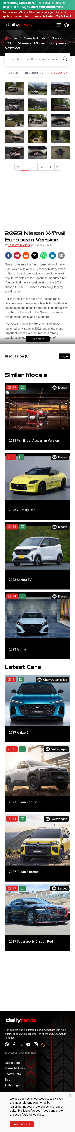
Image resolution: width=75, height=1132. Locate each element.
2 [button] (33, 166)
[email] (61, 255)
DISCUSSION (59, 72)
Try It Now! (63, 16)
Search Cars (13, 1074)
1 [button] (25, 166)
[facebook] (8, 255)
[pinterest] (17, 255)
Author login (12, 1085)
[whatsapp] (43, 255)
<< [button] (17, 166)
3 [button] (42, 166)
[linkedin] (52, 255)
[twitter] (34, 255)
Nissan (56, 38)
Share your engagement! (47, 7)
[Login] (66, 24)
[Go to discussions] (22, 387)
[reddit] (26, 255)
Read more (37, 339)
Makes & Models (34, 38)
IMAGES (13, 73)
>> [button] (57, 166)
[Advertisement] (37, 200)
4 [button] (50, 166)
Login (64, 356)
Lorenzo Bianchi (19, 245)
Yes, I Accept (22, 1124)
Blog (7, 1079)
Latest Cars (12, 1062)
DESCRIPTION (34, 73)
